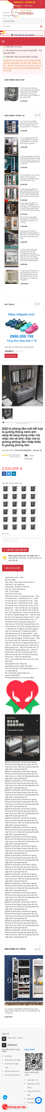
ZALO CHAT (29, 1049)
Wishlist (18, 6)
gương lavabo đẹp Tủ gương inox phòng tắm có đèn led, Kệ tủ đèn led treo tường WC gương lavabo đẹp (30, 234)
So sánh (29, 6)
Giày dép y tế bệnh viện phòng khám (19, 347)
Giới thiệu (8, 1056)
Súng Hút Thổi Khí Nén (34, 1093)
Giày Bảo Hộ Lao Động (33, 1085)
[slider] (6, 455)
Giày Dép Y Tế (32, 1080)
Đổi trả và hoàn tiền (12, 1071)
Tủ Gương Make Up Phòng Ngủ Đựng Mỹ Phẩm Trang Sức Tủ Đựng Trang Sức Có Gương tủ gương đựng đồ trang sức (30, 160)
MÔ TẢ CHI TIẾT (13, 568)
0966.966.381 (12, 1045)
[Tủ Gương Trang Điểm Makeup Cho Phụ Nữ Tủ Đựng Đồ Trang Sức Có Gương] (11, 223)
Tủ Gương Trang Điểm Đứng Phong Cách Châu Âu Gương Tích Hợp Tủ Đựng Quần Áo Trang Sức (29, 124)
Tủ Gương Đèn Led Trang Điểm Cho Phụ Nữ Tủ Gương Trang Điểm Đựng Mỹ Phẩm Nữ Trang (29, 177)
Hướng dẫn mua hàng (12, 1060)
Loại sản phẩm (9, 21)
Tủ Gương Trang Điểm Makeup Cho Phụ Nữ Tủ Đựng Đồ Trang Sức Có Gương (29, 220)
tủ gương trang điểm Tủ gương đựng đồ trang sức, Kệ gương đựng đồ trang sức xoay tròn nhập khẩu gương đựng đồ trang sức (30, 192)
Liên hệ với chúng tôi (12, 1075)
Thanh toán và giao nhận (12, 1065)
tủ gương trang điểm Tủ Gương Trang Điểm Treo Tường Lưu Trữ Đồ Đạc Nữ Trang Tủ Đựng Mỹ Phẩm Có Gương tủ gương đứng (30, 206)
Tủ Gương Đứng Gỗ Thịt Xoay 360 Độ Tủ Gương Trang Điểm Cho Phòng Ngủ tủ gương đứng (29, 140)
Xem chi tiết (11, 356)
